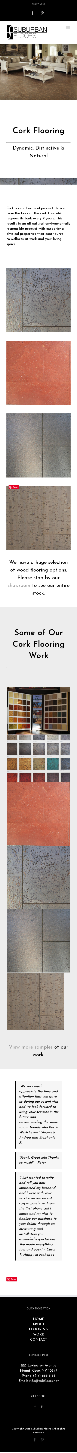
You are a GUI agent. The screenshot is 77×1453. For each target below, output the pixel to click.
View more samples (31, 1047)
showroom (19, 585)
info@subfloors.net (44, 1381)
